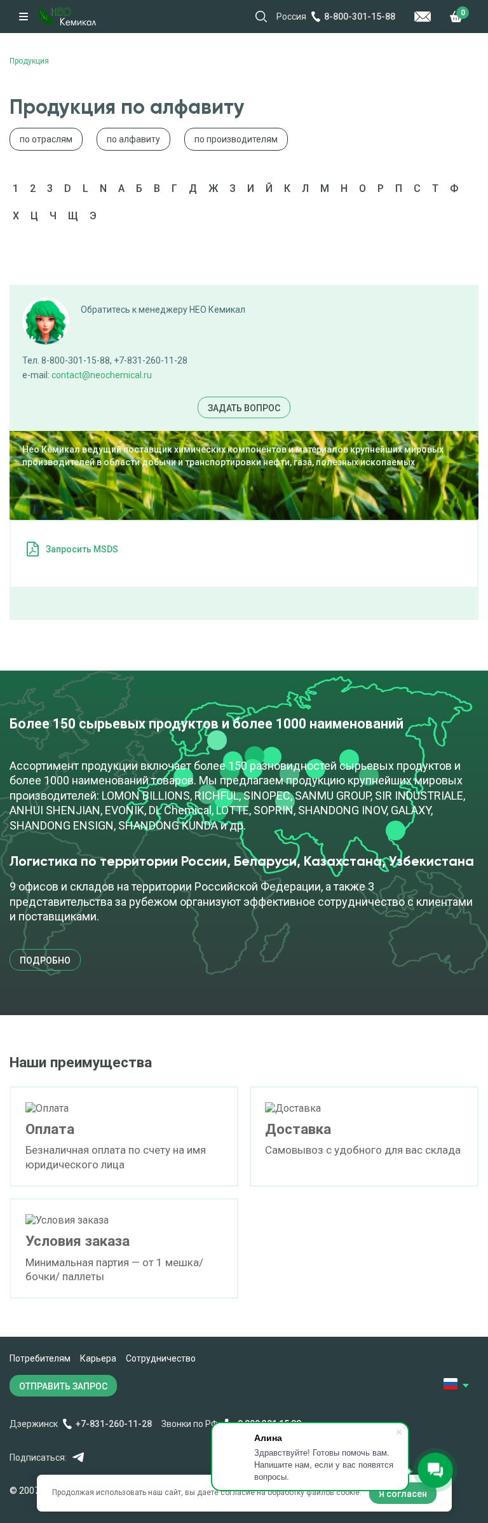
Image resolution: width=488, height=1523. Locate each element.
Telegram (78, 1457)
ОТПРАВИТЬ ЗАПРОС (63, 1386)
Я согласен (403, 1494)
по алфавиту (133, 139)
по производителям (236, 139)
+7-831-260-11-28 (114, 1424)
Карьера (98, 1358)
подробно (45, 960)
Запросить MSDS (82, 549)
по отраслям (46, 139)
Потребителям (40, 1358)
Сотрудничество (161, 1358)
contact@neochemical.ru (101, 375)
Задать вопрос (244, 408)
